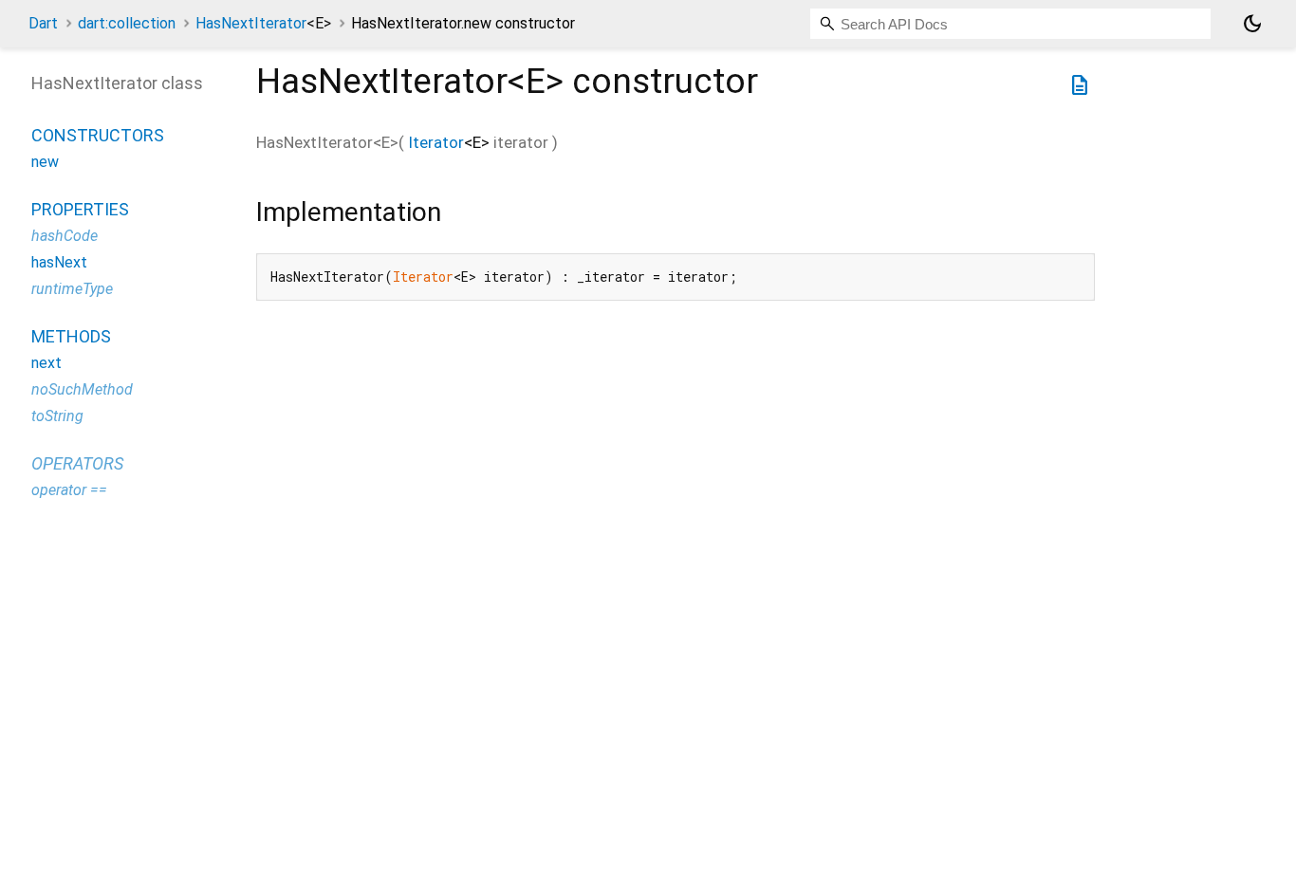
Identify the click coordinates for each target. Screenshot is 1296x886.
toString (57, 416)
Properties (80, 209)
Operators (77, 463)
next (46, 363)
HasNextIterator (263, 23)
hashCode (64, 236)
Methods (71, 336)
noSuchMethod (82, 389)
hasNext (59, 262)
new (45, 162)
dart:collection (127, 23)
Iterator (436, 142)
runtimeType (72, 289)
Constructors (97, 135)
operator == (69, 490)
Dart (43, 23)
